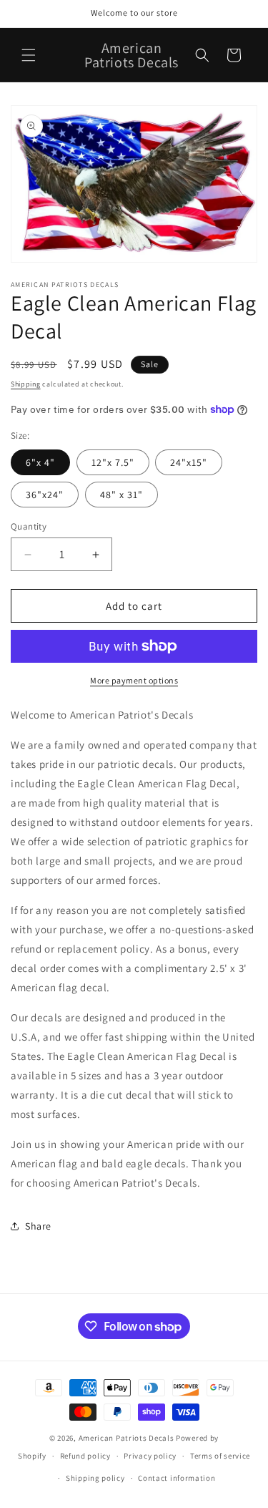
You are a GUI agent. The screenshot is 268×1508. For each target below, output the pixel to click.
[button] (28, 55)
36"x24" (45, 494)
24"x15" (188, 462)
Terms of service (220, 1456)
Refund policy (85, 1456)
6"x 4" (40, 462)
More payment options (134, 680)
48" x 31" (121, 494)
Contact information (176, 1478)
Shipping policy (95, 1478)
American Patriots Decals (126, 1438)
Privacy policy (150, 1456)
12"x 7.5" (112, 462)
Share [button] (38, 1226)
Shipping (26, 384)
